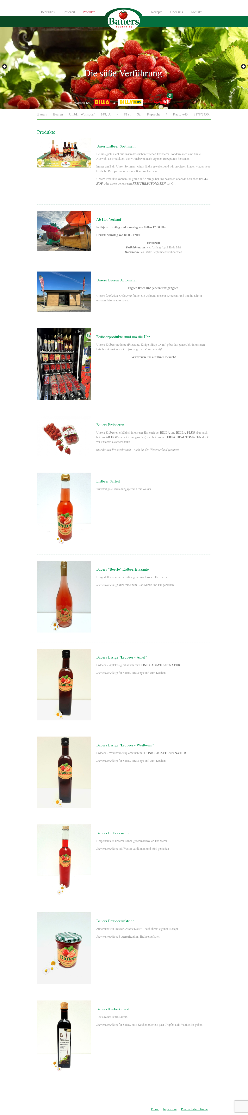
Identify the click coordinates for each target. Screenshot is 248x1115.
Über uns (176, 12)
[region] (124, 68)
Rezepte (156, 12)
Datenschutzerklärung (194, 1109)
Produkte (89, 12)
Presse (155, 1109)
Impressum (170, 1109)
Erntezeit (68, 12)
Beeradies (48, 12)
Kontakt (196, 12)
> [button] (243, 67)
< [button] (5, 67)
